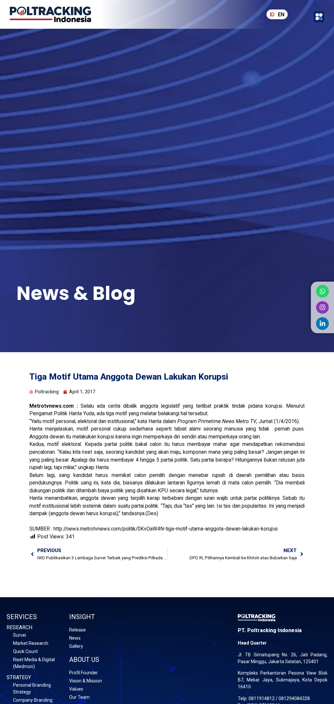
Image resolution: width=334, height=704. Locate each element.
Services (22, 617)
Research (19, 627)
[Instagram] (322, 307)
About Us (84, 659)
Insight (82, 617)
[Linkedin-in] (322, 323)
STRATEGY (19, 677)
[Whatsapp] (322, 291)
